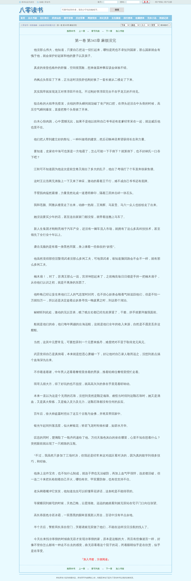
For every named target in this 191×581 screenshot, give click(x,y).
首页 (23, 18)
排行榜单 (128, 18)
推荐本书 (71, 31)
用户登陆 (159, 2)
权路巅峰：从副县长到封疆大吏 (42, 25)
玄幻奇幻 (44, 18)
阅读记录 (163, 18)
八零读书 (31, 10)
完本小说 (151, 18)
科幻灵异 (104, 18)
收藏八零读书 (44, 2)
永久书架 (32, 18)
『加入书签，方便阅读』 (95, 559)
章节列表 (95, 31)
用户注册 (168, 2)
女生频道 (116, 18)
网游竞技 (92, 18)
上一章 (82, 31)
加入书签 (120, 31)
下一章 (109, 31)
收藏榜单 (139, 18)
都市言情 (68, 18)
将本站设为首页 (27, 2)
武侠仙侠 (56, 18)
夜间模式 (164, 25)
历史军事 (80, 18)
